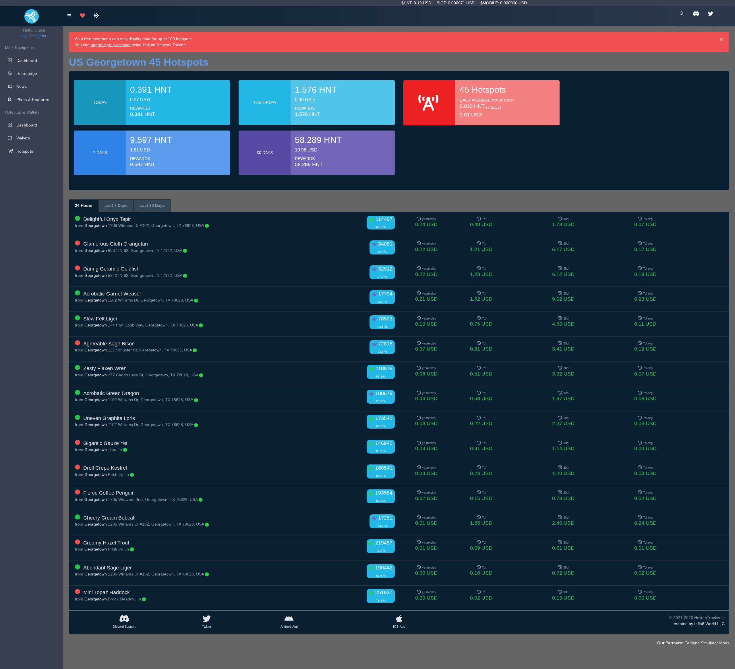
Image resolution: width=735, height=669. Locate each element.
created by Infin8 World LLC (699, 623)
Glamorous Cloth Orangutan (115, 244)
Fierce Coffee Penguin (109, 493)
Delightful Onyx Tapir (107, 219)
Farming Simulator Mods (706, 643)
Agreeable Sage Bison (109, 344)
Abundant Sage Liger (107, 568)
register (40, 36)
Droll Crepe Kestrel (105, 468)
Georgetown (95, 225)
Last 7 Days (116, 205)
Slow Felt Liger (100, 319)
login (26, 36)
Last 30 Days (152, 205)
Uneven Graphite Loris (109, 418)
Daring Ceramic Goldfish (111, 269)
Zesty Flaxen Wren (105, 368)
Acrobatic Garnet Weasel (112, 294)
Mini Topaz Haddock (106, 592)
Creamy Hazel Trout (106, 543)
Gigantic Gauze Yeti (106, 443)
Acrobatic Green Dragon (111, 393)
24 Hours (83, 205)
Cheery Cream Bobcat (108, 518)
